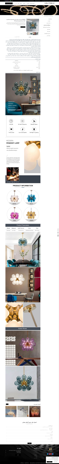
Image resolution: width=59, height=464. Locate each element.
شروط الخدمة (22, 462)
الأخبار (21, 3)
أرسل (29, 443)
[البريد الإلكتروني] (58, 234)
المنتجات (28, 3)
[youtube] (51, 454)
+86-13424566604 (32, 0)
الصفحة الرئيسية (32, 3)
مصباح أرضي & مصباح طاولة (46, 27)
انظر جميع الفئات (35, 450)
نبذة (16, 3)
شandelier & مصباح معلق (47, 25)
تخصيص (24, 3)
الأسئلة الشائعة (35, 458)
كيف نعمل (36, 451)
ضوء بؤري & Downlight (47, 33)
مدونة (18, 3)
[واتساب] (58, 232)
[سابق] (26, 34)
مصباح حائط (48, 31)
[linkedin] (47, 454)
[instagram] (8, 0)
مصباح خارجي (48, 35)
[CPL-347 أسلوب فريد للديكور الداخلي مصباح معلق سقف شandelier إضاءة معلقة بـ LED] (22, 411)
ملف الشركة (35, 454)
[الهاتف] (58, 231)
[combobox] (51, 430)
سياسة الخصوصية (27, 462)
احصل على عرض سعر (9, 3)
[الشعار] (49, 3)
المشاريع (36, 453)
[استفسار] (58, 229)
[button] (7, 404)
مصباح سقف (48, 29)
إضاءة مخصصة (35, 452)
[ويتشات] (58, 236)
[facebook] (52, 454)
